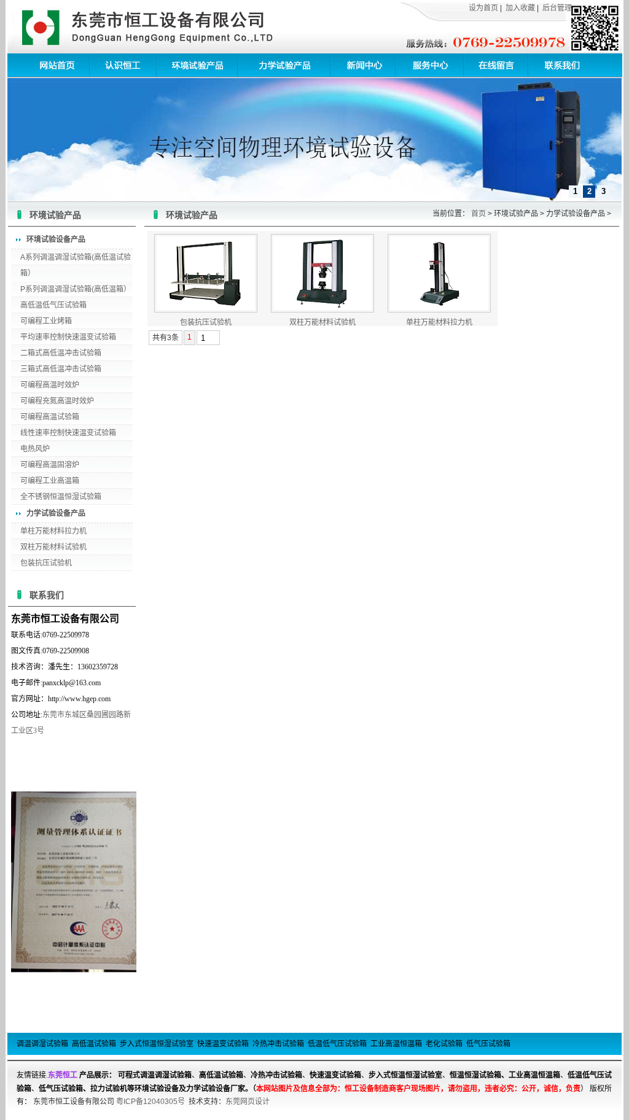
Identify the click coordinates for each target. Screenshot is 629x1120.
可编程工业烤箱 (46, 321)
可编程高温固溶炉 (49, 465)
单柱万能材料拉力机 (53, 531)
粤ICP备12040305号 (150, 1101)
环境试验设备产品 (55, 239)
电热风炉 (35, 449)
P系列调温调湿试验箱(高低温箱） (75, 289)
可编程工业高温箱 (49, 480)
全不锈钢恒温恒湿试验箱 (60, 496)
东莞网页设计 (247, 1101)
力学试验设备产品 (55, 513)
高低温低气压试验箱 (53, 305)
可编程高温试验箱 (49, 417)
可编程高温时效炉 (49, 385)
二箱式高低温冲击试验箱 (60, 353)
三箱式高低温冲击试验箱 (60, 369)
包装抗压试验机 (46, 563)
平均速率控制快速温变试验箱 (68, 337)
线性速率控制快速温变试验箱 (68, 433)
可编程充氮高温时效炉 (57, 401)
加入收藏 (520, 8)
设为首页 (483, 8)
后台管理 (557, 8)
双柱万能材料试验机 (53, 547)
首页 (478, 213)
